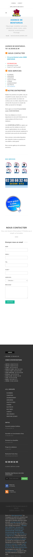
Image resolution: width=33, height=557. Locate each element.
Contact (20, 3)
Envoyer (10, 302)
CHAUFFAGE (10, 395)
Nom (7, 246)
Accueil (7, 35)
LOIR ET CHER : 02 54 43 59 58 (13, 371)
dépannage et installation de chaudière (16, 539)
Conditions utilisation (14, 510)
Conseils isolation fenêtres (12, 426)
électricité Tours (9, 529)
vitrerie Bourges (19, 530)
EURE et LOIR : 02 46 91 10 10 (13, 376)
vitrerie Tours (11, 527)
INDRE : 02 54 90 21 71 (11, 379)
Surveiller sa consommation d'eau (14, 433)
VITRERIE (9, 404)
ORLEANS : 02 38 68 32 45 (12, 356)
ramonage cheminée (15, 522)
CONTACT (9, 411)
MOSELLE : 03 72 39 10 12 (12, 374)
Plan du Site (18, 556)
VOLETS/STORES (11, 402)
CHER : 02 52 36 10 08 (11, 377)
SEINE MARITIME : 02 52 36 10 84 (14, 372)
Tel (6, 262)
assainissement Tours (19, 529)
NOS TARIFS (10, 409)
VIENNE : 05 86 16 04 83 (11, 381)
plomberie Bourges (9, 530)
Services (8, 277)
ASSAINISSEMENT (11, 397)
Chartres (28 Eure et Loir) (20, 547)
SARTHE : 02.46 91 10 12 (11, 364)
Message (8, 284)
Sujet (7, 269)
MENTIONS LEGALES (12, 416)
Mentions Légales (10, 556)
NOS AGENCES (11, 86)
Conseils (13, 3)
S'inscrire (24, 478)
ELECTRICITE (10, 407)
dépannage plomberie (16, 515)
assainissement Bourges (11, 534)
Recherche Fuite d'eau (11, 453)
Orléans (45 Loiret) (18, 545)
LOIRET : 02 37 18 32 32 (11, 367)
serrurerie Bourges (9, 532)
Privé (22, 510)
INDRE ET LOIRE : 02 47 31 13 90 (13, 369)
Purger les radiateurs (11, 447)
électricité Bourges (19, 532)
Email (7, 254)
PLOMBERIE (10, 393)
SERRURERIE (10, 400)
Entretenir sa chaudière (11, 440)
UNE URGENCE (10, 414)
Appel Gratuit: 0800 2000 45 (16, 6)
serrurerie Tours (20, 527)
